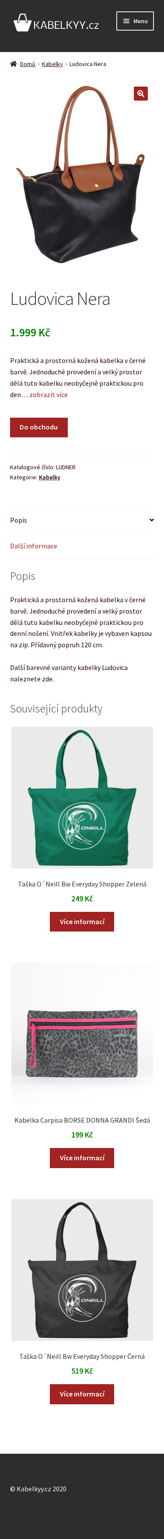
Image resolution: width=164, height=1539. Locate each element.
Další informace (33, 545)
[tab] (82, 521)
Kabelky (52, 64)
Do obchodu (39, 426)
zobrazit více (48, 394)
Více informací (82, 921)
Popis (18, 520)
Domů (27, 64)
